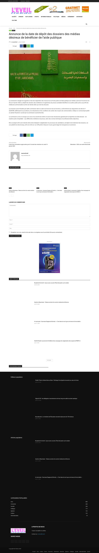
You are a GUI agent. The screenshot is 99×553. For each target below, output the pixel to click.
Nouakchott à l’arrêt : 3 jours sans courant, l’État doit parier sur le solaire (51, 282)
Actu (14, 28)
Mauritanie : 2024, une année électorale (80, 144)
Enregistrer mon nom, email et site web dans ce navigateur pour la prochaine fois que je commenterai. (36, 232)
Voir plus (49, 360)
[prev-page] (10, 196)
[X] (86, 1)
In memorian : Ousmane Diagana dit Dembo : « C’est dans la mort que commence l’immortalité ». (57, 321)
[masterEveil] (10, 42)
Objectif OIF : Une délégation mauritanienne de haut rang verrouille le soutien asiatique (56, 398)
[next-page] (12, 196)
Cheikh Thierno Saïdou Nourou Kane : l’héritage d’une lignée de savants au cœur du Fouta (57, 380)
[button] (86, 24)
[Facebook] (81, 1)
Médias (13, 30)
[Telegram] (32, 46)
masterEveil (14, 42)
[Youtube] (90, 1)
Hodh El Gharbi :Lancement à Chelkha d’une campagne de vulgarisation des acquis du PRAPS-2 (57, 340)
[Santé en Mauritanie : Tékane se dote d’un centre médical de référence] (22, 180)
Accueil (10, 28)
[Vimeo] (88, 1)
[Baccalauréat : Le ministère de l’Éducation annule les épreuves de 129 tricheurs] (22, 424)
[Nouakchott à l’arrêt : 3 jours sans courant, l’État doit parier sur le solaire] (21, 290)
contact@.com (41, 534)
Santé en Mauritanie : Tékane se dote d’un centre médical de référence (51, 302)
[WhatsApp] (28, 46)
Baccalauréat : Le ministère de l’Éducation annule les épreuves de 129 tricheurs (54, 416)
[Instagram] (83, 1)
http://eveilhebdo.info (25, 155)
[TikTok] (19, 541)
